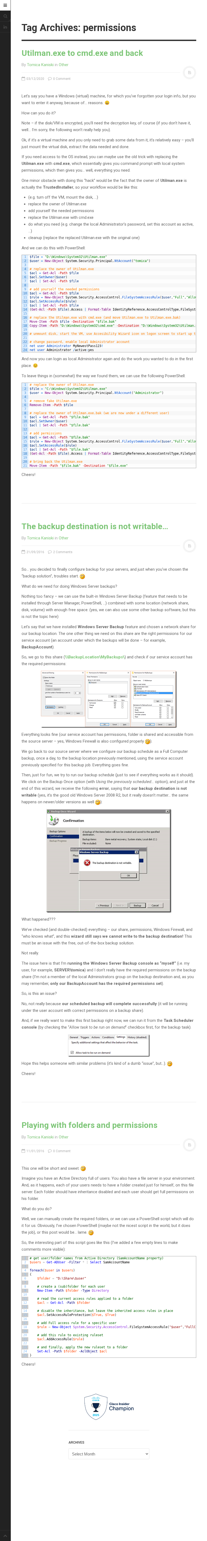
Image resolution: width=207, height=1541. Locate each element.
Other (63, 64)
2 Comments (62, 552)
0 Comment (61, 79)
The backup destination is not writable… (95, 526)
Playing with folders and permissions (89, 1125)
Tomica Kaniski (40, 64)
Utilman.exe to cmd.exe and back (82, 53)
